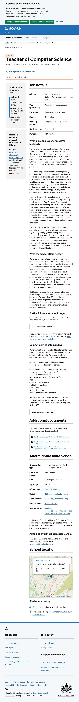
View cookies (61, 22)
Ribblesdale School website (56, 494)
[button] (51, 576)
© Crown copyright (66, 695)
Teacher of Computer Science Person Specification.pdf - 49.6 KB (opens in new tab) (50, 448)
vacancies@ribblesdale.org (56, 499)
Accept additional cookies (17, 21)
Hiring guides (46, 647)
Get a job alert (38, 607)
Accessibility (10, 685)
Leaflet (47, 596)
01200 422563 (51, 503)
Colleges (45, 37)
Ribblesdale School (43, 561)
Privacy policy (19, 682)
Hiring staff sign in (48, 643)
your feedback (30, 43)
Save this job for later (18, 77)
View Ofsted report (53, 489)
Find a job (9, 647)
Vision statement (44, 685)
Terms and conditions (36, 682)
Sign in (7, 32)
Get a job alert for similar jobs (22, 71)
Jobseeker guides (12, 652)
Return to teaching (12, 657)
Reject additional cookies (42, 21)
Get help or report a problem (53, 663)
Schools (35, 37)
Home (7, 47)
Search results (17, 47)
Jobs (27, 37)
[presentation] (51, 577)
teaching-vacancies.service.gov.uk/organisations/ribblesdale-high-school (59, 511)
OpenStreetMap (61, 596)
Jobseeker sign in (12, 643)
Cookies (8, 682)
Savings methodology (26, 685)
